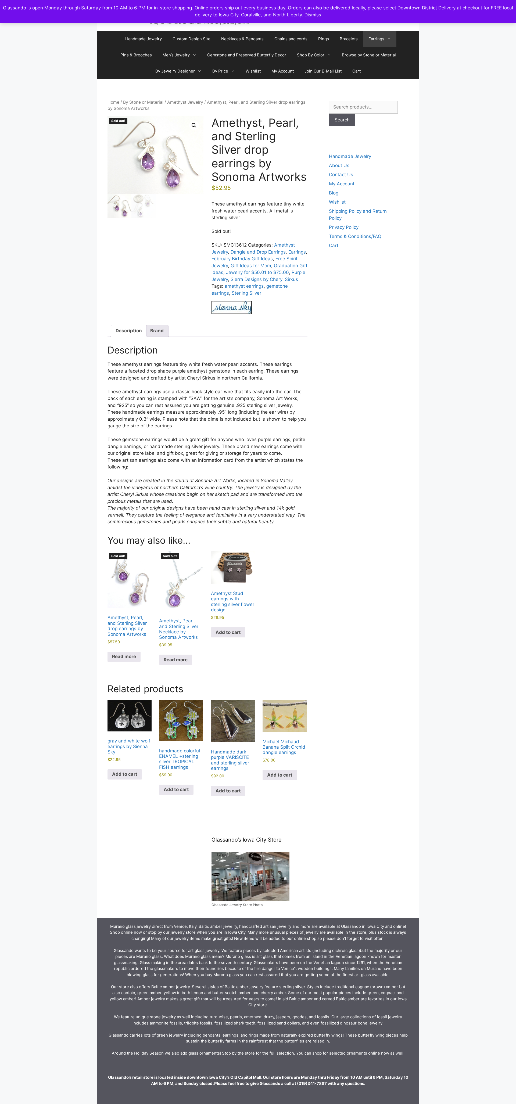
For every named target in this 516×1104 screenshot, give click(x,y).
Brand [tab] (157, 330)
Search (342, 119)
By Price (220, 71)
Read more (124, 656)
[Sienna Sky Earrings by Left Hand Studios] (232, 308)
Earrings (376, 38)
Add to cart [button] (228, 632)
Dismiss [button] (312, 14)
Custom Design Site (191, 38)
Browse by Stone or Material (369, 54)
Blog (333, 193)
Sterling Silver (246, 293)
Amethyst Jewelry (185, 102)
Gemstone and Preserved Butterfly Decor (246, 54)
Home (113, 102)
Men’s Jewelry (176, 54)
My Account (282, 71)
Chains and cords (290, 38)
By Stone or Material (143, 102)
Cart (356, 71)
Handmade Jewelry (143, 38)
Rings (323, 38)
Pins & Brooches (136, 54)
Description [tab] (129, 330)
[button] (194, 125)
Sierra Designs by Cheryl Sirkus (264, 279)
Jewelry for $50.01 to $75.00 (257, 272)
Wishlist (253, 71)
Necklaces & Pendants (242, 38)
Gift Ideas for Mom (251, 265)
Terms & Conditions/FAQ (355, 236)
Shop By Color (310, 54)
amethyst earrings (244, 286)
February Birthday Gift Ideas (242, 258)
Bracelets (349, 38)
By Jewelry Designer (175, 71)
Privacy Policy (344, 227)
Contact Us (341, 174)
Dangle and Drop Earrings (258, 252)
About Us (339, 165)
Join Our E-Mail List (323, 71)
